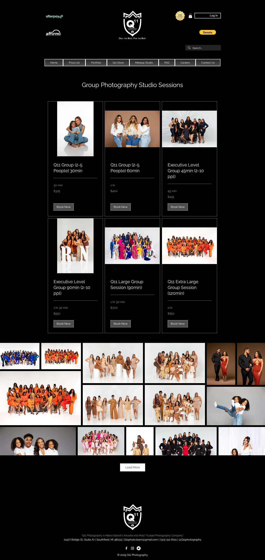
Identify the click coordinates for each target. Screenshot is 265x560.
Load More (132, 467)
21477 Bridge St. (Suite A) (79, 539)
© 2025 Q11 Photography (132, 555)
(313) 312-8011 (168, 539)
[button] (207, 32)
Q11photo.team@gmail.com (141, 539)
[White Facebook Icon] (126, 548)
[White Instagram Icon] (132, 548)
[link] (190, 16)
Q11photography (191, 539)
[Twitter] (139, 548)
